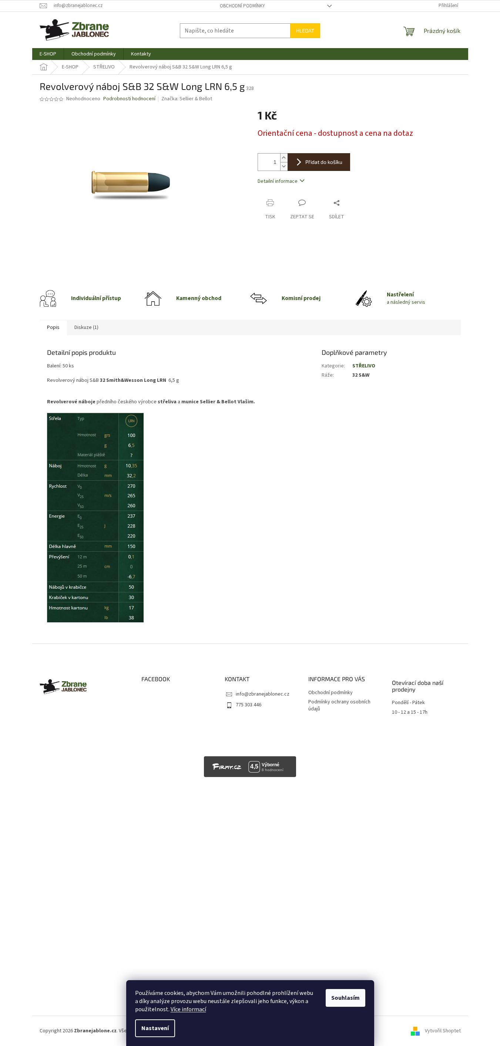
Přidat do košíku (323, 162)
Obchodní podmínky (242, 6)
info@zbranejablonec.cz (262, 694)
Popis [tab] (53, 327)
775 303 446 (248, 705)
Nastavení (155, 1028)
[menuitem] (48, 54)
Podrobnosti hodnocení (129, 98)
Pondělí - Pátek (408, 702)
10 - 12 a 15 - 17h (409, 712)
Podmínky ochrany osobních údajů (339, 705)
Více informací (188, 1009)
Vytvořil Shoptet (443, 1031)
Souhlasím (345, 998)
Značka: (186, 98)
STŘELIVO (363, 366)
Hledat (305, 30)
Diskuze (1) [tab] (86, 327)
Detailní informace (278, 181)
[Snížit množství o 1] (284, 166)
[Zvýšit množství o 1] (284, 158)
